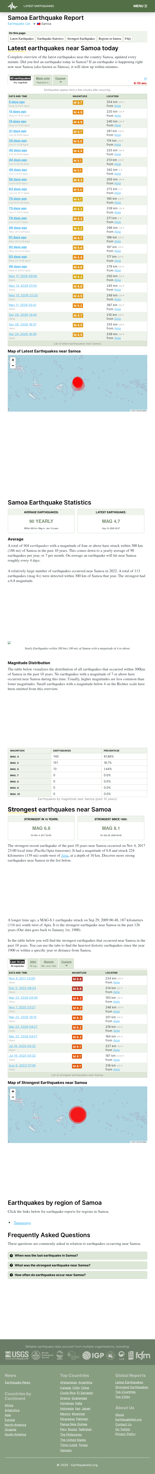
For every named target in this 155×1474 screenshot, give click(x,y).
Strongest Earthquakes (81, 38)
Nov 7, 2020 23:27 (22, 1007)
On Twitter (122, 1429)
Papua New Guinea (73, 1424)
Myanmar (78, 1414)
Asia (8, 1415)
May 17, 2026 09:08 (23, 276)
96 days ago (18, 266)
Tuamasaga (22, 1222)
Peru (63, 1429)
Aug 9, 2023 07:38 (22, 1065)
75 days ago (18, 208)
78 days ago (18, 218)
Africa (9, 1405)
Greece (65, 1398)
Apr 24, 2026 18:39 (22, 334)
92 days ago (18, 247)
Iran (77, 1408)
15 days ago (17, 111)
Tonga (83, 1445)
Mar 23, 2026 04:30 (23, 997)
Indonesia (67, 1408)
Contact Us (123, 1424)
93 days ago (18, 256)
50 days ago (18, 179)
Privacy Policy (125, 1434)
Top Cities (122, 1397)
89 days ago (18, 228)
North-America (15, 1425)
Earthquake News (17, 1382)
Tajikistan (85, 1429)
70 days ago (18, 198)
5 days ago (17, 102)
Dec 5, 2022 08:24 (22, 988)
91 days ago (17, 237)
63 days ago (18, 189)
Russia (72, 1429)
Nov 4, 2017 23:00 (22, 978)
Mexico (65, 1414)
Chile (76, 1388)
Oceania (10, 1429)
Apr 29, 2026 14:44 (23, 315)
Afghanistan (68, 1382)
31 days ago (17, 131)
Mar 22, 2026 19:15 (22, 1017)
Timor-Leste (68, 1445)
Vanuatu (66, 1450)
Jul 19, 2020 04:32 (22, 1046)
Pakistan (82, 1419)
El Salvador (85, 1393)
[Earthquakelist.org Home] (14, 6)
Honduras (67, 1403)
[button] (13, 360)
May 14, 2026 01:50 (23, 286)
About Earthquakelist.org (128, 1417)
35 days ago (18, 140)
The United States (73, 1440)
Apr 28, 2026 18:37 (22, 324)
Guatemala (79, 1398)
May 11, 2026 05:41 (22, 305)
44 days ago (18, 160)
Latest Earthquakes (39, 6)
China (85, 1388)
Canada (65, 1388)
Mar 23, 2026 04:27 (23, 1027)
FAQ (128, 38)
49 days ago (18, 170)
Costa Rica (68, 1393)
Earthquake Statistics (50, 38)
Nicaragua (67, 1419)
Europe (10, 1420)
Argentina (85, 1382)
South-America (15, 1434)
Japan (86, 1408)
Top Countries (125, 1392)
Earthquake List (19, 24)
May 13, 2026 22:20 (23, 295)
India (78, 1403)
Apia (117, 106)
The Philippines (71, 1434)
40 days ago (18, 150)
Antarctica (12, 1410)
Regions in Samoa (110, 38)
